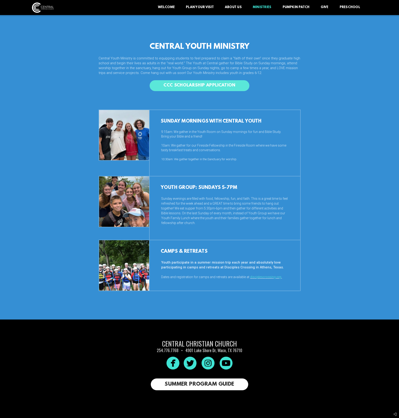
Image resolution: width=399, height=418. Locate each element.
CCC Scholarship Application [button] (199, 85)
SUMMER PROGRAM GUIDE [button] (199, 384)
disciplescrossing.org (265, 277)
